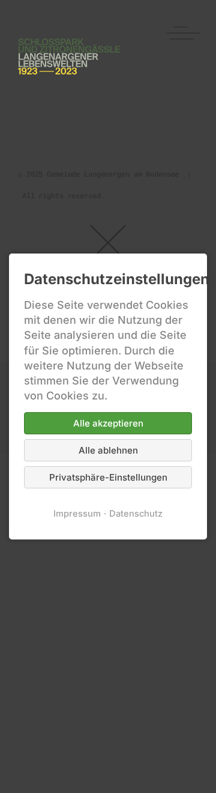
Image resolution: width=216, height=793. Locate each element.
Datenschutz (136, 513)
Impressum (77, 513)
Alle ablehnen (108, 450)
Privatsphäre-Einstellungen (108, 477)
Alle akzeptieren (108, 423)
